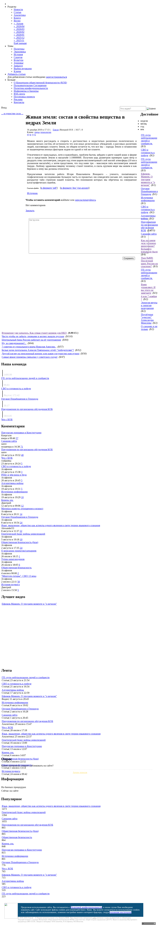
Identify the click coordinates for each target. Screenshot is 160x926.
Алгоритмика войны (12, 483)
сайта (94, 918)
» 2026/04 (19, 26)
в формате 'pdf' (49, 188)
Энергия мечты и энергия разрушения (149, 305)
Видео (17, 20)
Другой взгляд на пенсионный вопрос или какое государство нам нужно (40, 353)
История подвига (10, 584)
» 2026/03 (19, 29)
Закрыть (30, 210)
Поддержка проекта (24, 96)
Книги (17, 18)
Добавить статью (17, 74)
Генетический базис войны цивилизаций (23, 534)
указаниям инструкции (120, 912)
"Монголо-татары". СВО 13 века (18, 576)
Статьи (17, 12)
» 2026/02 (19, 32)
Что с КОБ (6, 419)
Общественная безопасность (16, 567)
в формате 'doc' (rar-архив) (75, 188)
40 (22, 455)
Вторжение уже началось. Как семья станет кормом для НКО (34, 333)
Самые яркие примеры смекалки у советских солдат (30, 357)
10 (22, 497)
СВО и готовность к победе (148, 152)
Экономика (20, 51)
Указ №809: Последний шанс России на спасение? (149, 262)
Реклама (18, 99)
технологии (45, 132)
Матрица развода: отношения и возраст (22, 508)
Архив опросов (80, 772)
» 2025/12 (19, 37)
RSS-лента (19, 94)
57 (17, 438)
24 (21, 522)
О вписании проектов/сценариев (18, 550)
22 (21, 531)
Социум (18, 57)
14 (21, 514)
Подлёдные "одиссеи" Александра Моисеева (147, 318)
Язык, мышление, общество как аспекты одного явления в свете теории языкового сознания (50, 525)
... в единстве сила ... (12, 113)
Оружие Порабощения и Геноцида (149, 191)
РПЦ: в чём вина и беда (14, 474)
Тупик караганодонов (13, 559)
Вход (4, 107)
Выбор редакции (23, 68)
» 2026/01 (19, 34)
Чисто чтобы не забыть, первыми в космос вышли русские (33, 336)
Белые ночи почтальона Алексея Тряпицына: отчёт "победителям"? (38, 350)
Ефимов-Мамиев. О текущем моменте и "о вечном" (148, 179)
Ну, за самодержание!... (14, 343)
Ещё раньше (20, 43)
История (18, 54)
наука (37, 132)
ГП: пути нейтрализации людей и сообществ (149, 139)
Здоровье (18, 63)
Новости (18, 9)
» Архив (18, 23)
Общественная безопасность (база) (19, 542)
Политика (19, 49)
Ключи (17, 71)
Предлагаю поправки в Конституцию (21, 432)
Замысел (18, 65)
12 (22, 505)
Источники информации (148, 199)
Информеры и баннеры (26, 91)
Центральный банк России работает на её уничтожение (31, 339)
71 (21, 446)
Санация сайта (149, 234)
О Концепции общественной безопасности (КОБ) (40, 82)
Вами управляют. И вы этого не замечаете (148, 288)
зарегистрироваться (56, 77)
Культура (18, 60)
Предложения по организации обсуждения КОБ (149, 226)
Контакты (19, 102)
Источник (32, 193)
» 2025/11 (19, 40)
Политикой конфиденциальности (86, 907)
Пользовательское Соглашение (30, 85)
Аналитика (20, 15)
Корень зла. (7, 500)
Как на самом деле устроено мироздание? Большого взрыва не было (149, 246)
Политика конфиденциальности (31, 88)
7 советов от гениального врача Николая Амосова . (29, 346)
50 (18, 581)
